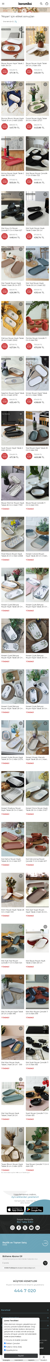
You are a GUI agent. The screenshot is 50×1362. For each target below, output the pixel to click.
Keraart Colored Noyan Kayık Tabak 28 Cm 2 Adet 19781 (36, 555)
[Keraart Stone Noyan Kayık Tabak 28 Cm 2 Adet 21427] (37, 788)
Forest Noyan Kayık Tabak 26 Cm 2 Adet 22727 (36, 120)
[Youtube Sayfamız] (31, 1227)
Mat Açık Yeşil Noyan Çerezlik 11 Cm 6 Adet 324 (11, 962)
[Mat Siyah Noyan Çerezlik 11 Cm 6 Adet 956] (37, 1042)
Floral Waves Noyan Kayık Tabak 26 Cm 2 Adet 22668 (12, 555)
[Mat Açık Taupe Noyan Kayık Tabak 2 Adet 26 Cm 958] (37, 890)
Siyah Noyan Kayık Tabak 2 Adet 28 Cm (12, 449)
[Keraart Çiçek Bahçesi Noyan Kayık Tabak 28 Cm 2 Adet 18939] (37, 585)
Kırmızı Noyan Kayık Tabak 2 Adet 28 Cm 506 (12, 174)
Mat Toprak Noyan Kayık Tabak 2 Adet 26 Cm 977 (11, 284)
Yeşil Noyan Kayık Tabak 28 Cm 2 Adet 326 (37, 449)
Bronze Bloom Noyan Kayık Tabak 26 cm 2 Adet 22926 (12, 120)
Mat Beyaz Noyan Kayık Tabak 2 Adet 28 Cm (35, 962)
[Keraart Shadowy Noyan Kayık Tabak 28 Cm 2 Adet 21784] (12, 788)
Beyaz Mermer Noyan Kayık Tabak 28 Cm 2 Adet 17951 (12, 504)
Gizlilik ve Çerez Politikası (12, 1336)
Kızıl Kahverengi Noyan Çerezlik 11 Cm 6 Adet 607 (36, 860)
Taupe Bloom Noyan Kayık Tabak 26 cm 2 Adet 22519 (12, 1165)
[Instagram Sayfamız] (12, 1227)
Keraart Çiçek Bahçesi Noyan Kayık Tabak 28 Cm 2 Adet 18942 (12, 707)
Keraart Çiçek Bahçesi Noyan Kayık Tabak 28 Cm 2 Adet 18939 (37, 606)
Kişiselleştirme (12, 1350)
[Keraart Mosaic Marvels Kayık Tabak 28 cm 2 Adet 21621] (37, 737)
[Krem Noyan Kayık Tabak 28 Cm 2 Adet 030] (12, 890)
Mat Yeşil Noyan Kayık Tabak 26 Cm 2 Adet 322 (35, 284)
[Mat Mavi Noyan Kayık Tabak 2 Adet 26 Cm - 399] (12, 1042)
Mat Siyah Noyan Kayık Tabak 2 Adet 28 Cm (35, 229)
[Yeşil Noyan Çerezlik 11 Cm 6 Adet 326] (37, 1144)
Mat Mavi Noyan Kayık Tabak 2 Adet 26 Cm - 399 (11, 1064)
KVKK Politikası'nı (11, 1268)
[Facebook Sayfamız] (18, 1227)
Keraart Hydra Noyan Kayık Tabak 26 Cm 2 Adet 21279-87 (12, 758)
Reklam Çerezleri (13, 1343)
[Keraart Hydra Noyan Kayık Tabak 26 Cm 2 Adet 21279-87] (12, 737)
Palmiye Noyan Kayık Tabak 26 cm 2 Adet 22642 (12, 339)
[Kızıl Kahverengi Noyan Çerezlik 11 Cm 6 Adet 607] (37, 839)
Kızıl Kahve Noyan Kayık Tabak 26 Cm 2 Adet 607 (11, 860)
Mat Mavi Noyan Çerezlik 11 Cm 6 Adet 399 (37, 1013)
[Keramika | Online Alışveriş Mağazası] (25, 3)
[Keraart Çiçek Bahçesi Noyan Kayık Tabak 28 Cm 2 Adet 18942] (12, 686)
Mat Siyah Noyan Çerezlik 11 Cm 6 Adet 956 (37, 1064)
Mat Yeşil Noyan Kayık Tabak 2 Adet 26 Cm (10, 1114)
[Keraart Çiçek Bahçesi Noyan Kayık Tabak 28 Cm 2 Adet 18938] (12, 585)
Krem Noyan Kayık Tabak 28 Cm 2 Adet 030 (12, 911)
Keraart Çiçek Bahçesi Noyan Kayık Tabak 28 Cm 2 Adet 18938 (12, 606)
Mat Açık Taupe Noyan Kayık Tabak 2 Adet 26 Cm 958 (36, 911)
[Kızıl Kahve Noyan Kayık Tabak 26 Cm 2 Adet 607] (12, 839)
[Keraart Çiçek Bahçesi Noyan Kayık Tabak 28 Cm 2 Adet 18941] (37, 636)
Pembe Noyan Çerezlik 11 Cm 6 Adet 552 (36, 339)
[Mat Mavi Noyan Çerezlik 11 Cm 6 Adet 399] (37, 992)
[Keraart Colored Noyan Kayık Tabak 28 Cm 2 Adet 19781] (37, 534)
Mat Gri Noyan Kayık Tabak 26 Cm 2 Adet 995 (12, 1013)
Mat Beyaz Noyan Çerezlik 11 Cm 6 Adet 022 (36, 174)
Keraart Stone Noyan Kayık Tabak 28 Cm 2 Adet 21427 (37, 809)
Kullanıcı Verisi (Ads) (14, 1347)
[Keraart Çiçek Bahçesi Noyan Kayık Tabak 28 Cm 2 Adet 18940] (12, 636)
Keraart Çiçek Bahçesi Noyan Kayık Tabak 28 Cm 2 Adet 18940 (12, 657)
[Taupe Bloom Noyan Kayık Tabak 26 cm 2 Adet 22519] (12, 1144)
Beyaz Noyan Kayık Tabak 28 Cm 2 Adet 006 (36, 64)
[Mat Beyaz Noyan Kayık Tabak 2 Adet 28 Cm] (37, 941)
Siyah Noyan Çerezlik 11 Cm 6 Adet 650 (37, 1114)
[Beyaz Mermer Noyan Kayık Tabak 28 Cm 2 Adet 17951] (12, 483)
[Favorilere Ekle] (21, 29)
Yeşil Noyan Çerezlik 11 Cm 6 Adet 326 (37, 1165)
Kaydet (21, 1356)
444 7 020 (25, 1290)
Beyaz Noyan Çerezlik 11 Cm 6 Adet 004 (35, 504)
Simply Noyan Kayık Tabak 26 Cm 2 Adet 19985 (36, 394)
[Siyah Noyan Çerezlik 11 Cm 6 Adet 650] (37, 1093)
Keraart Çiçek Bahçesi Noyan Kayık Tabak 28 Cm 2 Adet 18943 (37, 707)
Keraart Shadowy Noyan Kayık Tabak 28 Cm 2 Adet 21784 (12, 809)
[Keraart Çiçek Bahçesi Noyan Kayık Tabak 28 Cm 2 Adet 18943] (37, 686)
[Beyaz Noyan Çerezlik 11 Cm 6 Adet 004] (37, 483)
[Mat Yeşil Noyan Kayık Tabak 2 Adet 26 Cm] (12, 1093)
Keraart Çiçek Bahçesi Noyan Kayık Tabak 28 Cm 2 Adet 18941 (37, 657)
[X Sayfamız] (25, 1227)
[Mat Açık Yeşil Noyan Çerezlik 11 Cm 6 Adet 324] (12, 941)
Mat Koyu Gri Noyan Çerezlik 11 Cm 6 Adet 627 (11, 229)
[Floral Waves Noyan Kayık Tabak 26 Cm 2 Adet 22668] (12, 534)
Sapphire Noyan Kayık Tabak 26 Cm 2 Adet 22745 (12, 394)
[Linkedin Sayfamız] (37, 1227)
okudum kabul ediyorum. (20, 1268)
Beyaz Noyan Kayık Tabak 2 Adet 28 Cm (12, 64)
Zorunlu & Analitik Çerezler (16, 1340)
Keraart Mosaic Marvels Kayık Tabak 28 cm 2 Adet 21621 (36, 758)
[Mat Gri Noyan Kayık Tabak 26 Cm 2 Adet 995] (12, 992)
